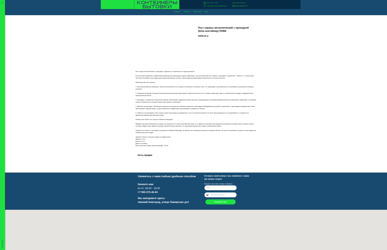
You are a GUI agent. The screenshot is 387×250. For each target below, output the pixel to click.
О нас (206, 11)
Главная (177, 11)
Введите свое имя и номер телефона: (218, 184)
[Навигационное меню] (2, 3)
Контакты (197, 11)
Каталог (187, 11)
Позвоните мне (220, 202)
